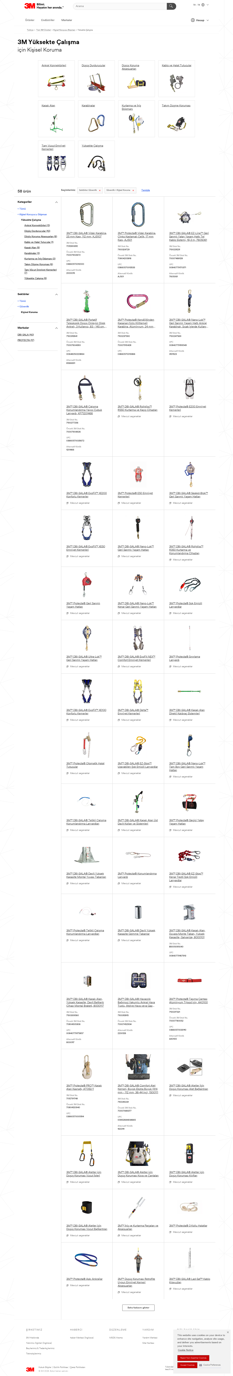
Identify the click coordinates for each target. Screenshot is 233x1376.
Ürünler (29, 20)
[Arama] (171, 6)
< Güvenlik (23, 306)
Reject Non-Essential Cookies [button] (193, 1358)
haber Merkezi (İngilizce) (82, 1338)
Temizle (145, 190)
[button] (210, 1365)
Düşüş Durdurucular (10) (37, 231)
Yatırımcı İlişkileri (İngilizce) (39, 1343)
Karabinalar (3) (32, 253)
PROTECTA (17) (26, 340)
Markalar (66, 20)
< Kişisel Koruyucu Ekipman (32, 214)
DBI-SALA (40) (26, 335)
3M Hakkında (32, 1338)
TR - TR (197, 5)
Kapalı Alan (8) (32, 248)
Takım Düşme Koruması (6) (38, 264)
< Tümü (22, 209)
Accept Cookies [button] (187, 1365)
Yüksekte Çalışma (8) (35, 278)
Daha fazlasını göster (138, 1308)
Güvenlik (88, 190)
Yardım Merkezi (149, 1338)
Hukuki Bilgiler (45, 1367)
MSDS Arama (116, 1338)
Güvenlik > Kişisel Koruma (118, 190)
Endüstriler (48, 20)
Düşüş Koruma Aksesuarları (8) (40, 236)
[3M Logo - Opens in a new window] (44, 6)
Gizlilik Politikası (60, 1367)
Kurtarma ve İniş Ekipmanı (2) (39, 259)
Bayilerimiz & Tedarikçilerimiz (40, 1348)
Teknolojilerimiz (33, 1354)
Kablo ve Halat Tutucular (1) (38, 242)
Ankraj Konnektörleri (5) (37, 225)
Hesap (200, 20)
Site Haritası (148, 1343)
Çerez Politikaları (77, 1367)
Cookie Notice (185, 1350)
